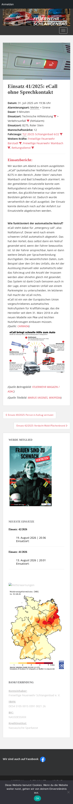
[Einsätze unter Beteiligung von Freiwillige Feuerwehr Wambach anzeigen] (9, 147)
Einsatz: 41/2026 (18, 552)
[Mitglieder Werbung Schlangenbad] (31, 476)
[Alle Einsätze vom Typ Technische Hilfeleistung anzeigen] (55, 116)
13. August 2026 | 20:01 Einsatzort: (31, 561)
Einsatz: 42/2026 (18, 529)
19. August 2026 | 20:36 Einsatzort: (31, 539)
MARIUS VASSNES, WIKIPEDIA (44, 397)
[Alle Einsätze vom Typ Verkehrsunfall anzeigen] (28, 121)
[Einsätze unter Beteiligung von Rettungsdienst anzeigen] (32, 147)
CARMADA (23, 326)
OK (37, 798)
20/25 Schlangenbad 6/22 (40, 134)
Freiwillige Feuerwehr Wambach (43, 143)
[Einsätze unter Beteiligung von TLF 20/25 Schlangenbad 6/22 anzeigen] (61, 134)
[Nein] (68, 792)
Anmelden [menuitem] (7, 4)
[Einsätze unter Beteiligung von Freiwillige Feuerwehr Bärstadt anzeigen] (20, 143)
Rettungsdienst (21, 147)
